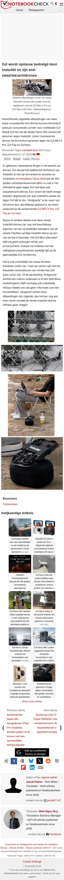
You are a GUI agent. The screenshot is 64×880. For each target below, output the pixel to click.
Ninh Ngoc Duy (48, 811)
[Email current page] (40, 767)
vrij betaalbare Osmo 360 (29, 178)
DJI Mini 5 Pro (45, 209)
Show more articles (32, 701)
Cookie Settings (32, 861)
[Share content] (6, 761)
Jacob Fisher (34, 782)
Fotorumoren (10, 504)
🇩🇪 (38, 154)
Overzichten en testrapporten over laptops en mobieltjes (31, 844)
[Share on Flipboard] (23, 767)
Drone (7, 158)
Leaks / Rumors (31, 158)
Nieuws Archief (17, 847)
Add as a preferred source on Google (35, 752)
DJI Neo (16, 213)
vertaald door (30, 150)
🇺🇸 (34, 154)
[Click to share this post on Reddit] (48, 761)
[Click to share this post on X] (39, 761)
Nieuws (3, 847)
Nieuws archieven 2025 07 (38, 847)
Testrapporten (36, 10)
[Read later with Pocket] (57, 761)
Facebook (55, 834)
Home (19, 10)
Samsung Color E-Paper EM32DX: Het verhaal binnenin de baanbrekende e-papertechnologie (45, 723)
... (60, 10)
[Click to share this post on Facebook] (14, 761)
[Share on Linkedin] (32, 767)
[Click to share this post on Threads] (22, 761)
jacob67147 (53, 800)
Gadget (17, 158)
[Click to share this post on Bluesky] (31, 761)
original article (49, 777)
